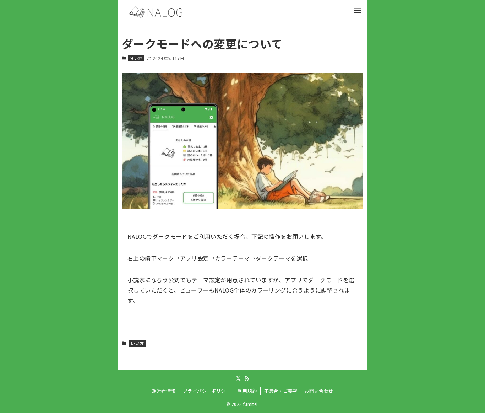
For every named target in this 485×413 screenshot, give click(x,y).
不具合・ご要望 (281, 390)
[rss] (247, 378)
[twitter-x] (238, 378)
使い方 (136, 58)
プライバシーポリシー (206, 390)
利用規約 (247, 390)
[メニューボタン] (357, 9)
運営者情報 (164, 390)
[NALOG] (157, 12)
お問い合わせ (319, 390)
